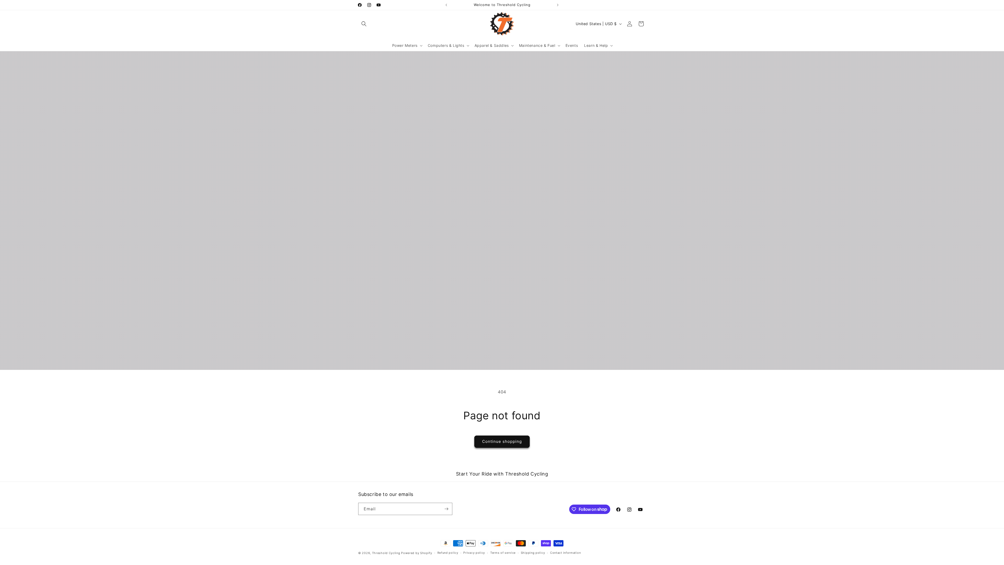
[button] (364, 24)
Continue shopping (502, 441)
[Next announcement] (557, 5)
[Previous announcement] (446, 5)
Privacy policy (474, 553)
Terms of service (503, 553)
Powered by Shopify (416, 553)
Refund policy (447, 553)
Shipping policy (533, 553)
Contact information (565, 553)
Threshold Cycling (386, 553)
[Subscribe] (446, 509)
